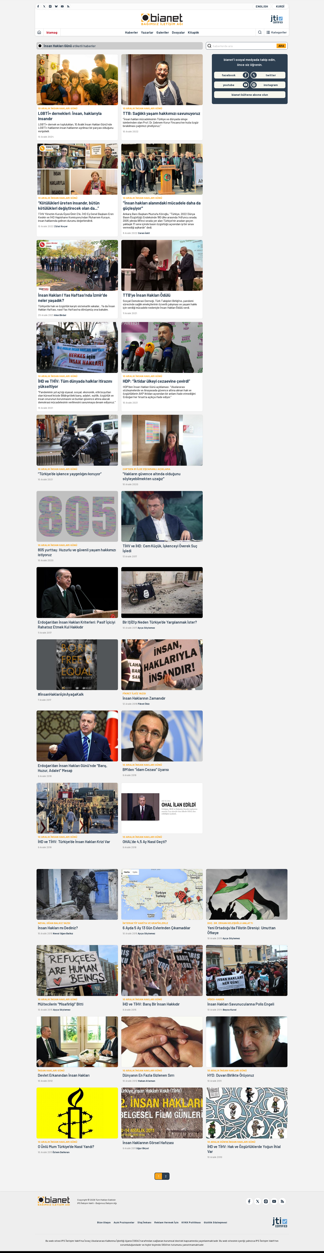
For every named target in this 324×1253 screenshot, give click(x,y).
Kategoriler (279, 32)
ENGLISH (262, 6)
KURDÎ (280, 6)
